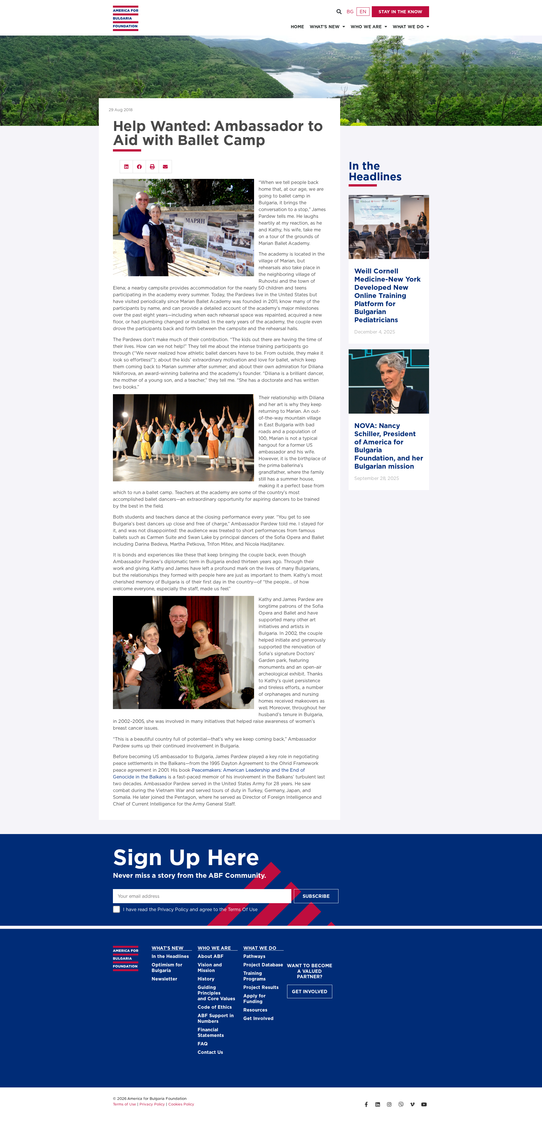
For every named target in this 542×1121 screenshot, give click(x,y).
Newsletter (164, 978)
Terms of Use (124, 1104)
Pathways (254, 956)
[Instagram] (389, 1104)
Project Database (263, 964)
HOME (297, 26)
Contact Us (210, 1052)
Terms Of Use (242, 909)
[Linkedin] (378, 1104)
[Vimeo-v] (412, 1104)
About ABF (211, 956)
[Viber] (401, 1104)
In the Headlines (170, 956)
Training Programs (254, 975)
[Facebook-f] (366, 1104)
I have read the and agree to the (190, 909)
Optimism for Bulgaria (167, 967)
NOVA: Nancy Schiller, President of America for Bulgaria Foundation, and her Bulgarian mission (388, 445)
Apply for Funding (254, 998)
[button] (339, 11)
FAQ (203, 1043)
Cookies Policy (181, 1104)
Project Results (261, 987)
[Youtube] (424, 1104)
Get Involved (258, 1018)
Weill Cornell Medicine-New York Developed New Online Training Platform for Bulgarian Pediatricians (387, 295)
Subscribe (316, 896)
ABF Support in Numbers (216, 1018)
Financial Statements (211, 1032)
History (206, 978)
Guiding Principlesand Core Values (216, 992)
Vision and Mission (210, 967)
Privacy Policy (173, 909)
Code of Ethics (215, 1007)
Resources (255, 1009)
